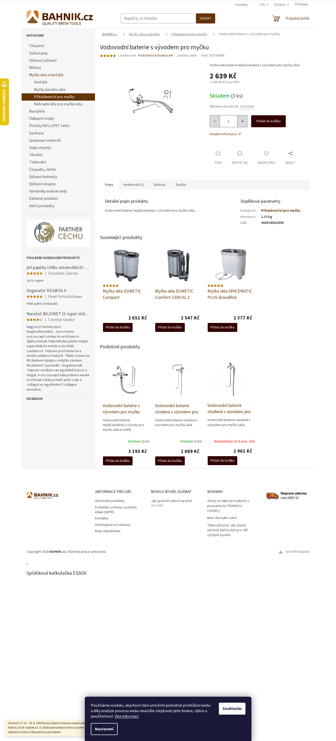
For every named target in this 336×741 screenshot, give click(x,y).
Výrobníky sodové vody (48, 191)
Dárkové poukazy (43, 198)
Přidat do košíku (268, 121)
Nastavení (104, 729)
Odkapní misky (41, 118)
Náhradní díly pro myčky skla (58, 104)
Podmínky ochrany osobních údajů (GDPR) (116, 510)
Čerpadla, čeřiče (42, 169)
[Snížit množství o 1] (215, 121)
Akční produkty (41, 206)
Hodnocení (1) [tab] (133, 184)
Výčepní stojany (42, 184)
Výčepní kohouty (43, 177)
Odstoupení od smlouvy (113, 524)
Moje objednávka (107, 531)
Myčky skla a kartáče (46, 75)
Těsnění (36, 155)
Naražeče (37, 111)
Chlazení (36, 46)
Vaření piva (38, 53)
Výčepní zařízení (42, 60)
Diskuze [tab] (159, 184)
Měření (35, 67)
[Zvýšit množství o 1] (242, 121)
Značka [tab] (180, 184)
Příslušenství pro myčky (54, 97)
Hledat (205, 18)
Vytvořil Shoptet (298, 551)
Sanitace (36, 133)
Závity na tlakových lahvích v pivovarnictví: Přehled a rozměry (228, 506)
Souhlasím (232, 708)
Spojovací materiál (45, 140)
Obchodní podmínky (110, 500)
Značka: (186, 55)
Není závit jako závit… (223, 518)
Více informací (127, 716)
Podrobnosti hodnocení (155, 55)
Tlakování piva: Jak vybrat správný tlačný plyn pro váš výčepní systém (227, 530)
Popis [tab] (109, 184)
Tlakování (37, 162)
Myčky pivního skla (49, 89)
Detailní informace (223, 134)
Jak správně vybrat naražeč (171, 501)
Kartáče (41, 82)
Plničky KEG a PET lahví (49, 125)
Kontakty (242, 4)
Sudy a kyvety (40, 147)
